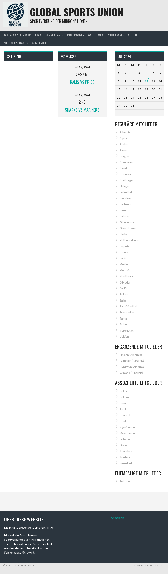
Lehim (123, 258)
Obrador (125, 282)
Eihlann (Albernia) (131, 354)
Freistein (125, 198)
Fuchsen (125, 204)
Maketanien (127, 433)
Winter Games (116, 35)
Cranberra (126, 162)
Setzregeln (39, 42)
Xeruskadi (126, 463)
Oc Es (123, 288)
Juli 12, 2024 (82, 67)
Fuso (123, 210)
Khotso (124, 421)
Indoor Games (75, 35)
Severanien (127, 312)
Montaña (125, 270)
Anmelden (117, 517)
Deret (123, 168)
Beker (123, 391)
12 (146, 81)
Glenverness (128, 222)
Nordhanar (126, 276)
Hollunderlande (129, 240)
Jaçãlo (123, 409)
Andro (124, 144)
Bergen (124, 156)
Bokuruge (126, 397)
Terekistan (127, 330)
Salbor (124, 300)
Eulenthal (126, 192)
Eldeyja (124, 186)
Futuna (124, 216)
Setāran (125, 439)
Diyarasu (125, 174)
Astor (123, 150)
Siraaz (123, 445)
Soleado (125, 481)
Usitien (124, 336)
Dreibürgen (127, 180)
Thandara (126, 451)
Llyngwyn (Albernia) (132, 366)
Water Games (95, 35)
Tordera (125, 457)
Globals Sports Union (17, 35)
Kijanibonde (127, 427)
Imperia (124, 246)
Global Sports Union (76, 12)
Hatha (123, 234)
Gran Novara (128, 228)
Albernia (125, 132)
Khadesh (125, 415)
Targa (123, 318)
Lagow (124, 252)
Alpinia (124, 138)
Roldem (124, 294)
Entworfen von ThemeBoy (149, 565)
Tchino (124, 324)
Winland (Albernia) (131, 372)
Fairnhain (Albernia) (132, 360)
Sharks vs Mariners (82, 110)
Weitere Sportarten (16, 42)
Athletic (133, 35)
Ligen (38, 35)
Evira (123, 403)
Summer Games (54, 35)
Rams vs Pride (82, 82)
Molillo (124, 264)
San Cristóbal (128, 306)
